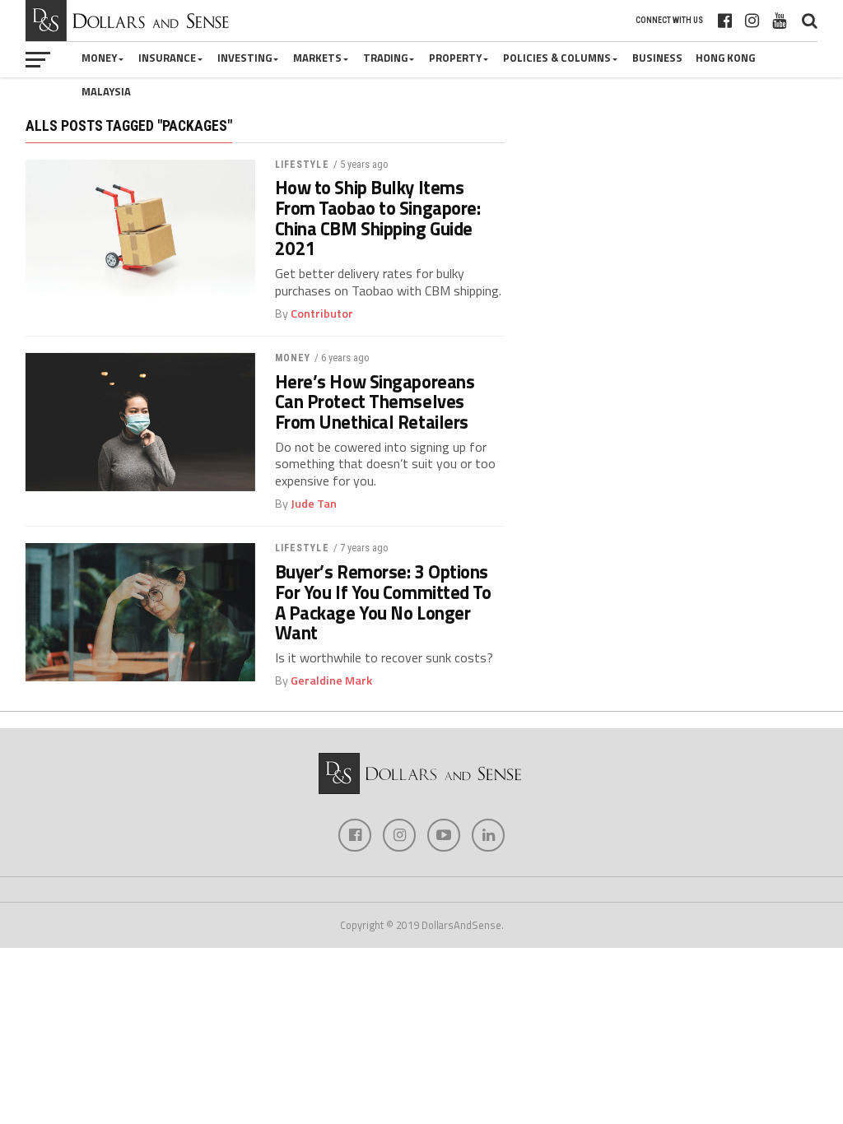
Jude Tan (314, 504)
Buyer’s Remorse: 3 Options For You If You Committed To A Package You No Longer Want (383, 602)
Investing (244, 57)
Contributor (322, 313)
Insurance (167, 57)
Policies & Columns (557, 57)
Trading (385, 57)
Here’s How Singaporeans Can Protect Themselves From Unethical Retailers (375, 402)
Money (99, 57)
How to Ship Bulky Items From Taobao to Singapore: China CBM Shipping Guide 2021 (378, 218)
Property (455, 57)
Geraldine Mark (331, 680)
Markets (317, 57)
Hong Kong (725, 57)
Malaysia (106, 91)
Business (657, 57)
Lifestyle (302, 164)
